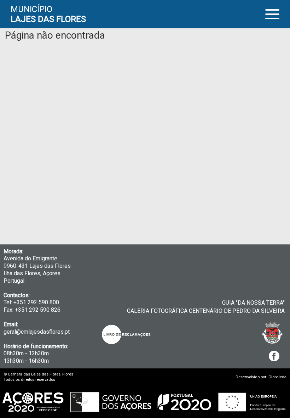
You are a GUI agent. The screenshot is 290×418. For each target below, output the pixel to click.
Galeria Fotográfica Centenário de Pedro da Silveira (206, 310)
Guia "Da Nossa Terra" (253, 302)
